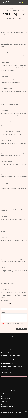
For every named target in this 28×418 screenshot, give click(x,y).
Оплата (2, 396)
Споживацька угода (5, 403)
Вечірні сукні (4, 341)
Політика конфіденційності (7, 406)
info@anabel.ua (7, 372)
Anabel (5, 2)
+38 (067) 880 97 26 (6, 369)
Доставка (3, 404)
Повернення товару (5, 398)
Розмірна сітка (4, 401)
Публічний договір (5, 399)
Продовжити (21, 328)
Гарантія (3, 393)
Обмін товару (4, 395)
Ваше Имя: (3, 307)
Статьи (16, 8)
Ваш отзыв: (4, 312)
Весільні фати (5, 346)
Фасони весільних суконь (7, 339)
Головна (12, 8)
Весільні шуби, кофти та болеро (8, 344)
